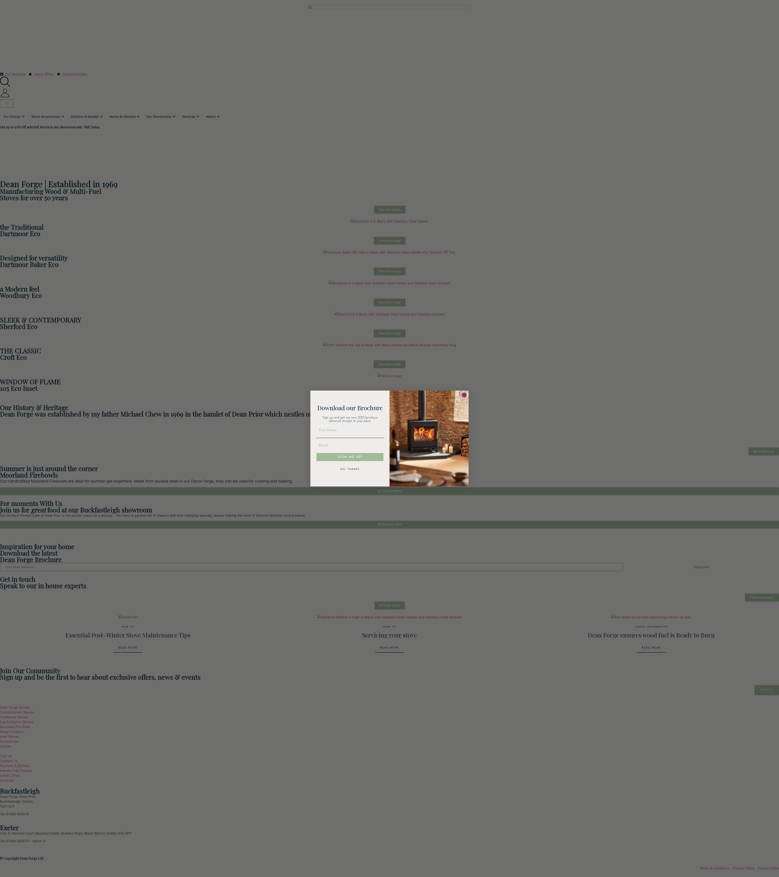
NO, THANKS (350, 469)
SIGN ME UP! (350, 457)
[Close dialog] (464, 395)
